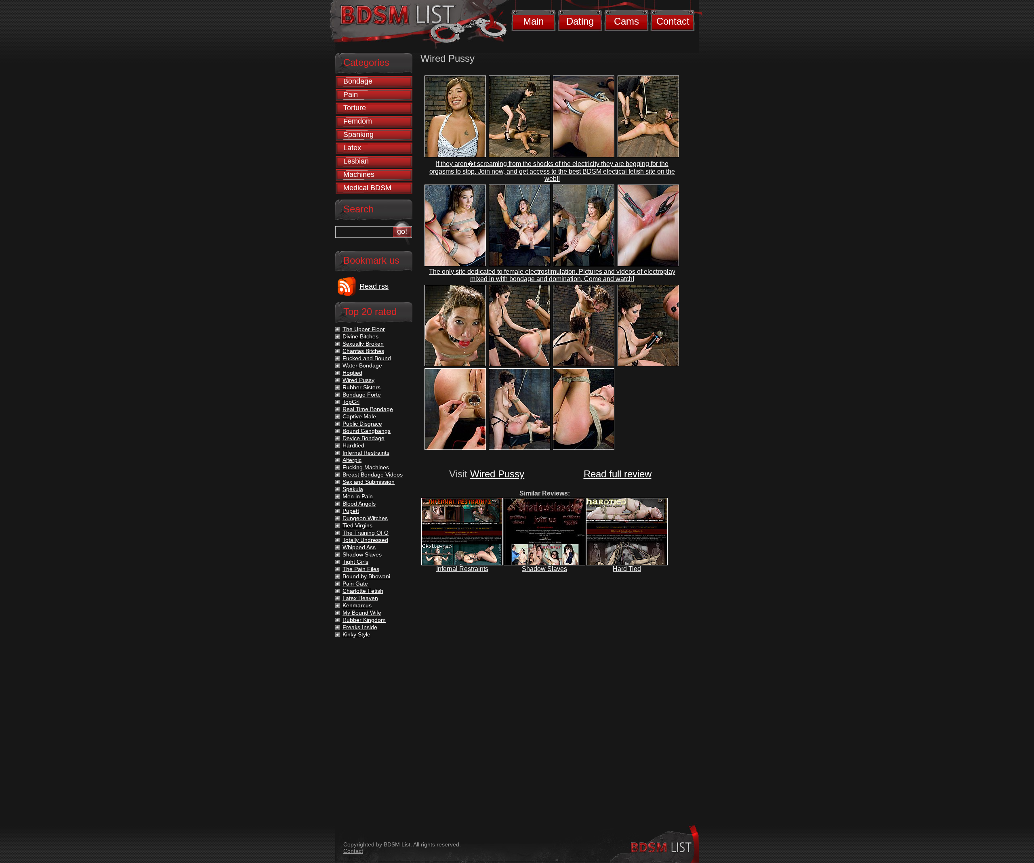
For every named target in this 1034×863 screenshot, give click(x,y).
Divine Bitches (360, 336)
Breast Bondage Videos (373, 474)
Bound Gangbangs (367, 431)
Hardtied (353, 445)
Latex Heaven (360, 598)
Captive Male (359, 416)
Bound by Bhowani (366, 576)
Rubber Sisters (361, 387)
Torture (354, 108)
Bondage (357, 81)
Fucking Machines (366, 467)
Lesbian (356, 161)
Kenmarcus (357, 605)
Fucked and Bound (367, 358)
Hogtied (352, 373)
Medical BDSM (367, 188)
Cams (626, 21)
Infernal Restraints (462, 568)
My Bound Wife (362, 612)
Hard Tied (627, 568)
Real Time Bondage (368, 409)
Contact (672, 21)
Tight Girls (355, 562)
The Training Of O (366, 532)
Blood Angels (359, 503)
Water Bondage (362, 365)
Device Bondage (364, 438)
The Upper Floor (364, 329)
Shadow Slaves (544, 568)
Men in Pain (358, 496)
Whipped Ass (359, 547)
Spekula (353, 489)
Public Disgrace (362, 423)
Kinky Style (356, 634)
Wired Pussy (497, 473)
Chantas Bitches (363, 351)
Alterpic (352, 460)
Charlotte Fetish (363, 591)
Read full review (618, 473)
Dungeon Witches (365, 518)
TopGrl (351, 402)
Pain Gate (355, 583)
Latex (352, 148)
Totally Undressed (365, 540)
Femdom (357, 121)
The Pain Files (361, 569)
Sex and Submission (369, 482)
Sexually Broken (363, 343)
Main (533, 21)
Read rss (374, 286)
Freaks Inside (360, 627)
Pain (350, 94)
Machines (358, 174)
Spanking (358, 134)
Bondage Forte (362, 394)
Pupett (351, 511)
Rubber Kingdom (364, 620)
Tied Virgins (357, 525)
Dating (580, 21)
